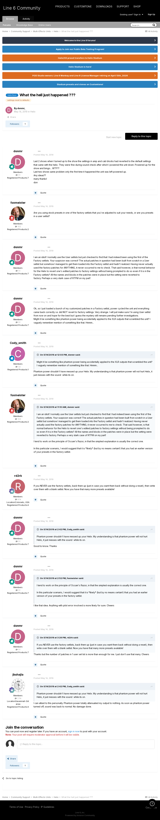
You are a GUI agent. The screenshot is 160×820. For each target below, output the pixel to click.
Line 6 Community (21, 8)
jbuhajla (17, 674)
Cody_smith (18, 343)
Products (62, 6)
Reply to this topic (141, 136)
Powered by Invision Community (80, 815)
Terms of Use (16, 807)
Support (123, 6)
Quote (43, 192)
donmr (21, 108)
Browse (10, 18)
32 (19, 366)
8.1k (19, 499)
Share (12, 117)
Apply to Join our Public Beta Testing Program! (80, 49)
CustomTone (83, 6)
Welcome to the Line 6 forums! (80, 40)
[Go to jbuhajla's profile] (18, 685)
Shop (137, 6)
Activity (26, 18)
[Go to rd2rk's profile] (18, 486)
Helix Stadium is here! (80, 66)
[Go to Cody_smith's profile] (18, 354)
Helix (32, 111)
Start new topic (114, 137)
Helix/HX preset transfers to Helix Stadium (80, 58)
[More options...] (39, 151)
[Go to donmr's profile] (8, 110)
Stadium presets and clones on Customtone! (80, 84)
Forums (7, 25)
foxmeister (18, 202)
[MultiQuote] (35, 193)
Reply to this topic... (32, 744)
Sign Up (151, 14)
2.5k (19, 698)
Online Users (44, 25)
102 (19, 226)
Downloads (104, 6)
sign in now (74, 731)
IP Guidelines (47, 807)
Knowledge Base (24, 25)
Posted (43, 154)
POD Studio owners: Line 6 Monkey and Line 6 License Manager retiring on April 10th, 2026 (80, 75)
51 (19, 175)
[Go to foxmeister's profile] (18, 213)
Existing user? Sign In (131, 14)
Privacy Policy (32, 807)
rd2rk (18, 475)
